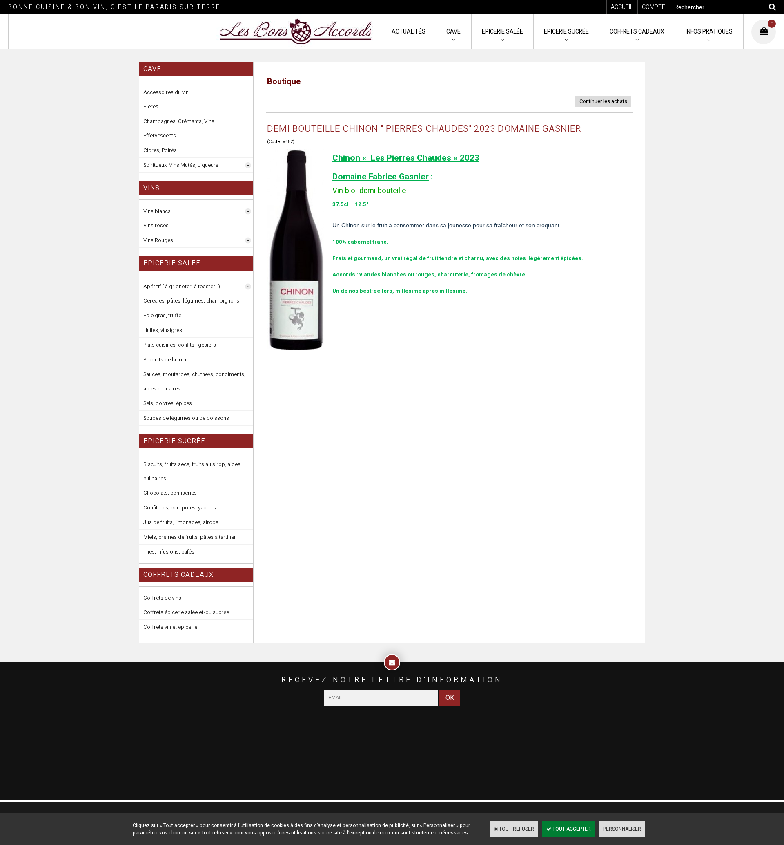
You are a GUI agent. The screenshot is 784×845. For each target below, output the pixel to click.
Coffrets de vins (162, 598)
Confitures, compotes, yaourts (179, 507)
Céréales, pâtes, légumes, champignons (191, 301)
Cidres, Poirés (160, 150)
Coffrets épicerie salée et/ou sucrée (186, 612)
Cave (453, 31)
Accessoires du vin (166, 92)
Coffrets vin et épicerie (170, 627)
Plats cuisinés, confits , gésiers (179, 345)
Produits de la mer (165, 359)
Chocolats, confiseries (170, 493)
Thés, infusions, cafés (168, 552)
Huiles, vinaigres (162, 330)
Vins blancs (157, 211)
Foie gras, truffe (162, 315)
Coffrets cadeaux (637, 31)
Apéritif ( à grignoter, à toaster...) (181, 286)
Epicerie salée (502, 31)
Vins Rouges (158, 240)
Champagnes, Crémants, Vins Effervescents (178, 128)
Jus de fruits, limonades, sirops (180, 522)
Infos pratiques (709, 31)
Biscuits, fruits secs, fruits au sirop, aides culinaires (192, 471)
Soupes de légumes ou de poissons (186, 418)
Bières (150, 106)
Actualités (408, 31)
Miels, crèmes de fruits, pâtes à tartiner (189, 537)
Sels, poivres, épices (167, 403)
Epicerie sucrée (566, 31)
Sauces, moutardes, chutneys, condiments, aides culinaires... (194, 381)
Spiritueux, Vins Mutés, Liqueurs (180, 165)
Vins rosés (156, 225)
